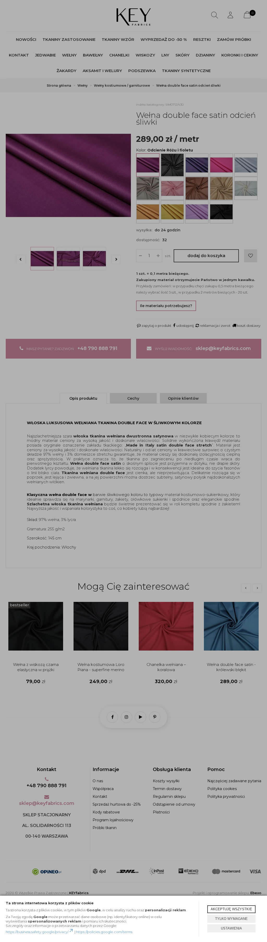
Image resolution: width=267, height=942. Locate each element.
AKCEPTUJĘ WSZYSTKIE (231, 909)
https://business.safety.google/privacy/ (37, 932)
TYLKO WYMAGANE (231, 919)
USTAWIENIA (231, 928)
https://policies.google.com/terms (104, 932)
